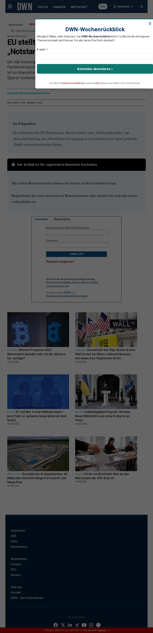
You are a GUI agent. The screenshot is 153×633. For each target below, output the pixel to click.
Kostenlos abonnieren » (95, 69)
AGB (97, 83)
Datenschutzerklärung (73, 83)
